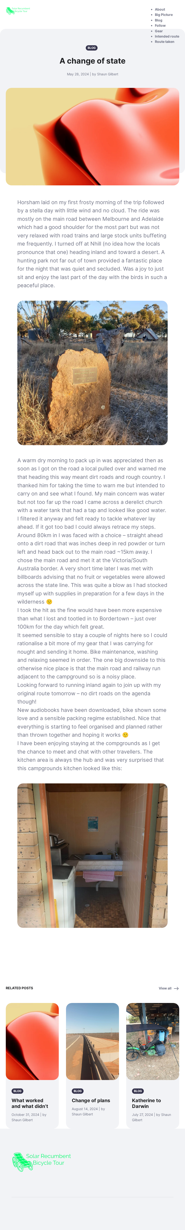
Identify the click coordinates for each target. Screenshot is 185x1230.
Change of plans (91, 1100)
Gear (159, 31)
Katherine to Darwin (146, 1103)
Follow (160, 25)
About (160, 9)
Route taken (164, 41)
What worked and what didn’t (30, 1103)
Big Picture (164, 15)
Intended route (167, 36)
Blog (158, 20)
